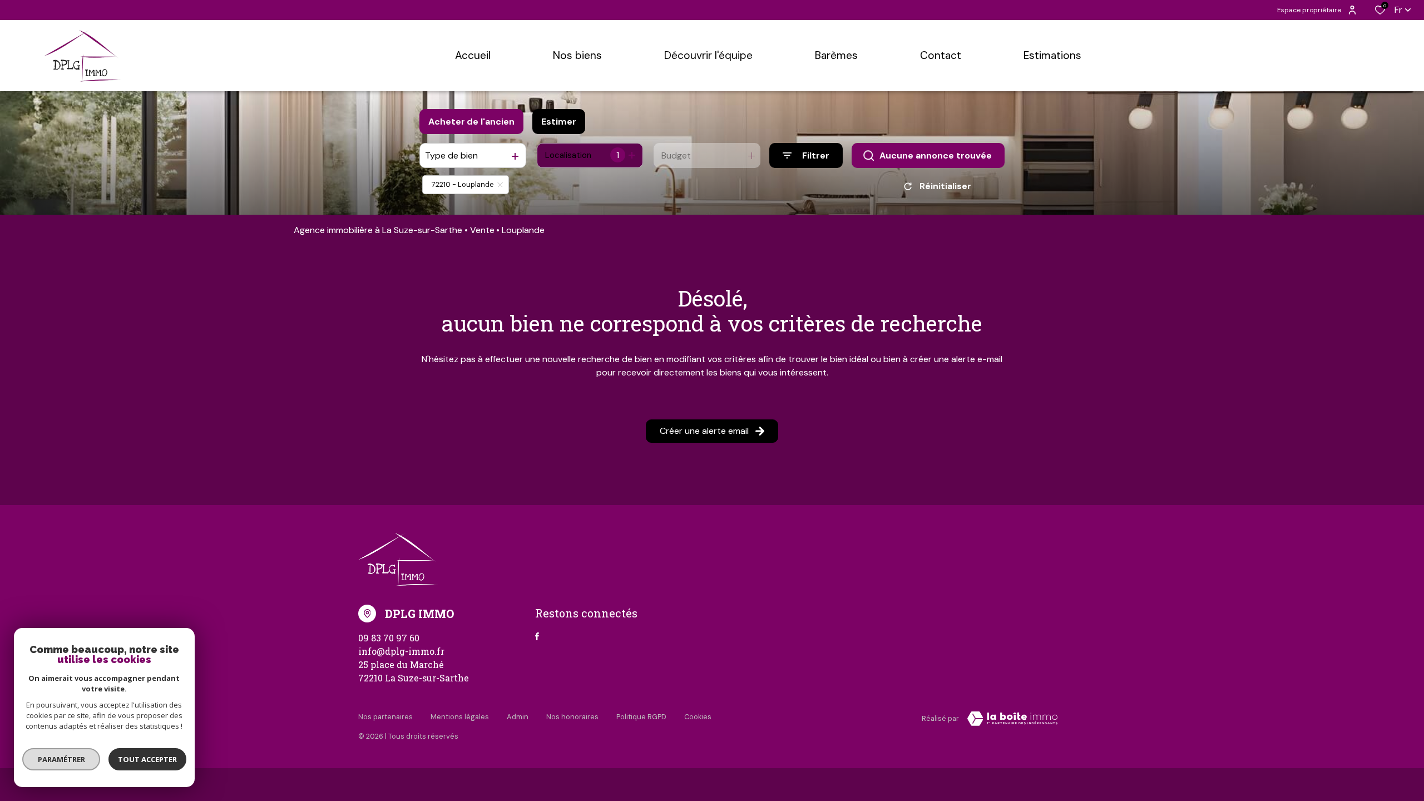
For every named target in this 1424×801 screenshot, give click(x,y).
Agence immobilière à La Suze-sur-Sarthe (378, 230)
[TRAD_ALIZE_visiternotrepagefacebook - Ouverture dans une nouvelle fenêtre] (537, 636)
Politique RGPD (641, 716)
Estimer (558, 121)
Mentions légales (460, 716)
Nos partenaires (385, 716)
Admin (517, 716)
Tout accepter (147, 759)
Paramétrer (61, 759)
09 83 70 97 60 (388, 638)
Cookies (697, 716)
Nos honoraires (572, 716)
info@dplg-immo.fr (401, 651)
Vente (482, 230)
